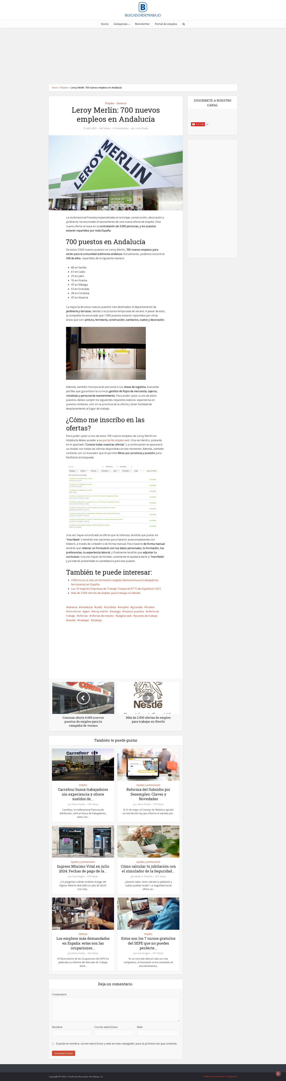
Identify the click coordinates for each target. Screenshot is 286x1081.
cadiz (99, 607)
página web (124, 616)
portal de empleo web (116, 440)
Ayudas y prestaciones (148, 784)
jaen (87, 611)
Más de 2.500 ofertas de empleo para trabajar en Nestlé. (106, 593)
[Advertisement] (143, 56)
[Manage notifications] (278, 1073)
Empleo (64, 87)
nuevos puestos (134, 611)
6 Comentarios (121, 128)
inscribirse (74, 611)
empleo (124, 607)
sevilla (72, 620)
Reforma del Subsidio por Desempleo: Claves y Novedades (148, 794)
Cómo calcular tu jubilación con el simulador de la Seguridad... (148, 868)
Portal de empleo (166, 24)
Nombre (57, 1027)
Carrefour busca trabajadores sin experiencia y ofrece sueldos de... (83, 794)
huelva (150, 607)
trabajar (84, 620)
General (121, 103)
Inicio (105, 24)
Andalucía (87, 607)
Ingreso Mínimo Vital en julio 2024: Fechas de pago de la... (83, 868)
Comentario (59, 994)
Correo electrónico (106, 1027)
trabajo (97, 620)
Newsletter (142, 24)
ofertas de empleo (102, 616)
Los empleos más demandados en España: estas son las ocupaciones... (83, 943)
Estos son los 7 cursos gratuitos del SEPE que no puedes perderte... (148, 943)
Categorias (120, 24)
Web (140, 1027)
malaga (116, 611)
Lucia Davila (141, 128)
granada (137, 607)
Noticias (83, 933)
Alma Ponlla (78, 804)
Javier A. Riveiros (144, 876)
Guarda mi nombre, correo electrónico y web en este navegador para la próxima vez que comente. (116, 1043)
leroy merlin (100, 611)
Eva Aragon (78, 876)
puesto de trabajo (146, 616)
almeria (72, 607)
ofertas (83, 616)
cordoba (111, 607)
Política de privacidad (214, 1076)
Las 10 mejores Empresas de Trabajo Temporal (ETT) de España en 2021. (116, 588)
